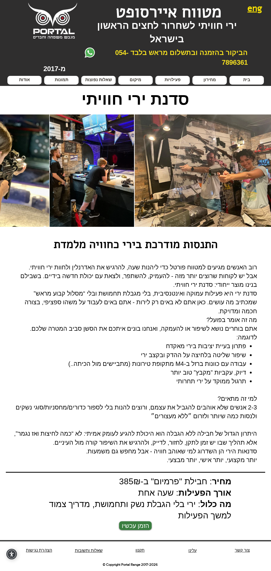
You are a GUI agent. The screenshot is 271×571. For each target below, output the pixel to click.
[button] (172, 80)
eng (254, 8)
